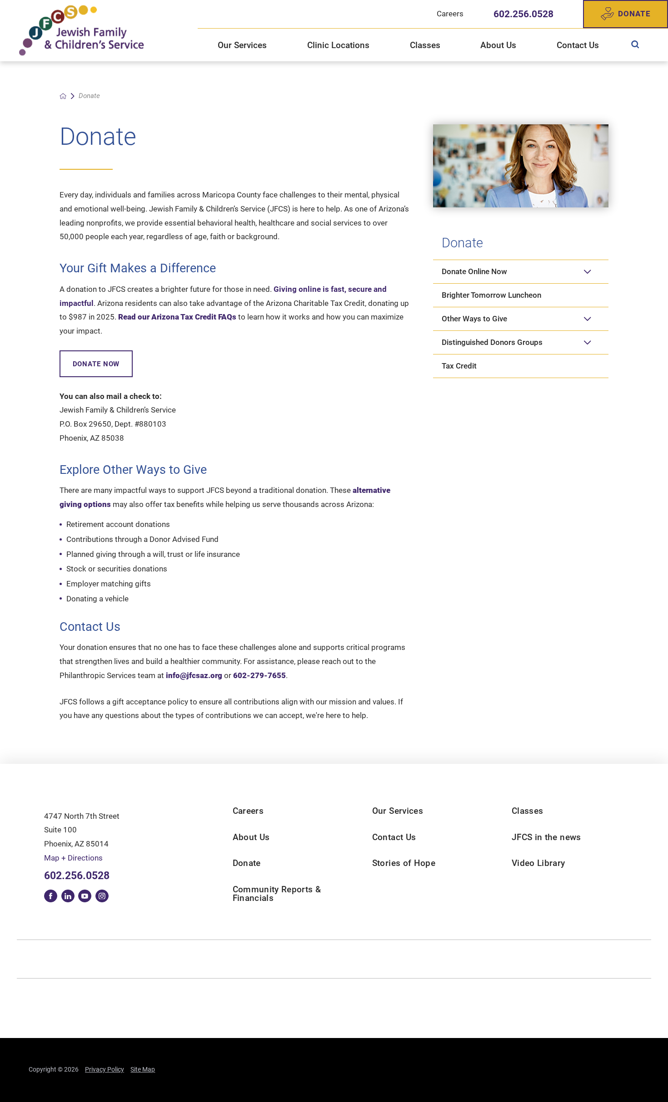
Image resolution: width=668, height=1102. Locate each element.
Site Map (142, 1069)
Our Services (397, 811)
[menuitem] (635, 44)
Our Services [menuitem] (242, 45)
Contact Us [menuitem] (578, 45)
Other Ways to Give (474, 318)
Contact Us (394, 837)
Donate (634, 13)
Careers (248, 811)
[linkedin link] (68, 896)
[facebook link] (50, 896)
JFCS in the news (546, 837)
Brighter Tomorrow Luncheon (491, 295)
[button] (587, 271)
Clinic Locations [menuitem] (338, 45)
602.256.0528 (523, 14)
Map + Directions (73, 857)
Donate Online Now (474, 271)
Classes (527, 811)
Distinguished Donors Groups (492, 342)
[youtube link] (84, 896)
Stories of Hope (403, 863)
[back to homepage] (63, 96)
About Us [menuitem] (498, 45)
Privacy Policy (104, 1069)
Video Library (538, 863)
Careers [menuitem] (450, 13)
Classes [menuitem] (425, 45)
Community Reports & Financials (277, 893)
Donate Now (96, 364)
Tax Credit (459, 365)
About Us (251, 837)
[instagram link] (102, 896)
